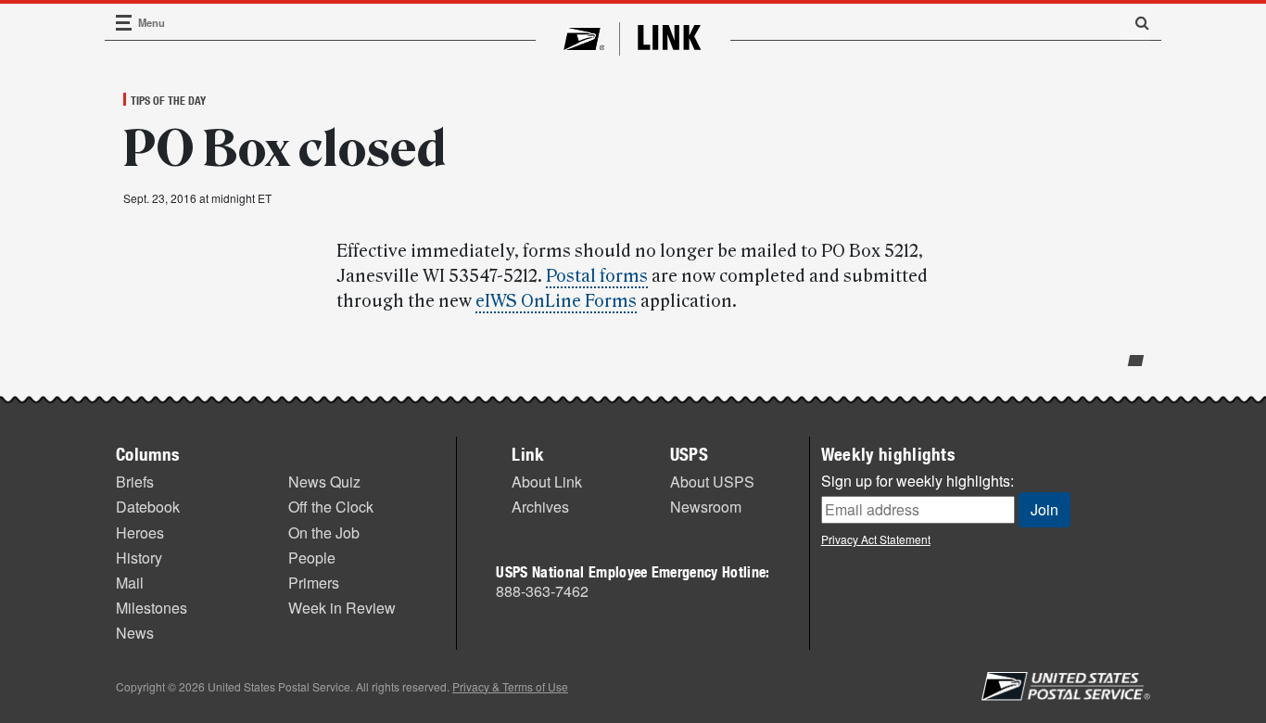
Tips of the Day (168, 100)
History (139, 557)
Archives (540, 506)
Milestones (151, 607)
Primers (313, 582)
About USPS (712, 481)
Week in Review (342, 607)
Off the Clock (330, 506)
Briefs (135, 481)
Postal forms (597, 276)
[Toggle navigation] (124, 23)
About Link (547, 481)
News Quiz (324, 481)
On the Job (324, 532)
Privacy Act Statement (876, 539)
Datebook (148, 506)
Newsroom (705, 506)
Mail (130, 582)
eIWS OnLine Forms (556, 301)
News (135, 632)
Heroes (140, 532)
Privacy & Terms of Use (510, 686)
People (311, 557)
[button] (1135, 22)
